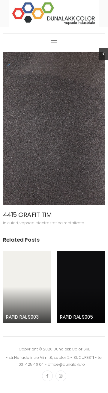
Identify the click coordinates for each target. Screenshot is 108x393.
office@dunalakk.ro (66, 364)
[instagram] (61, 376)
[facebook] (47, 376)
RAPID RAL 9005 (76, 317)
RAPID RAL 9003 (22, 317)
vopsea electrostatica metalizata (52, 222)
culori (12, 222)
